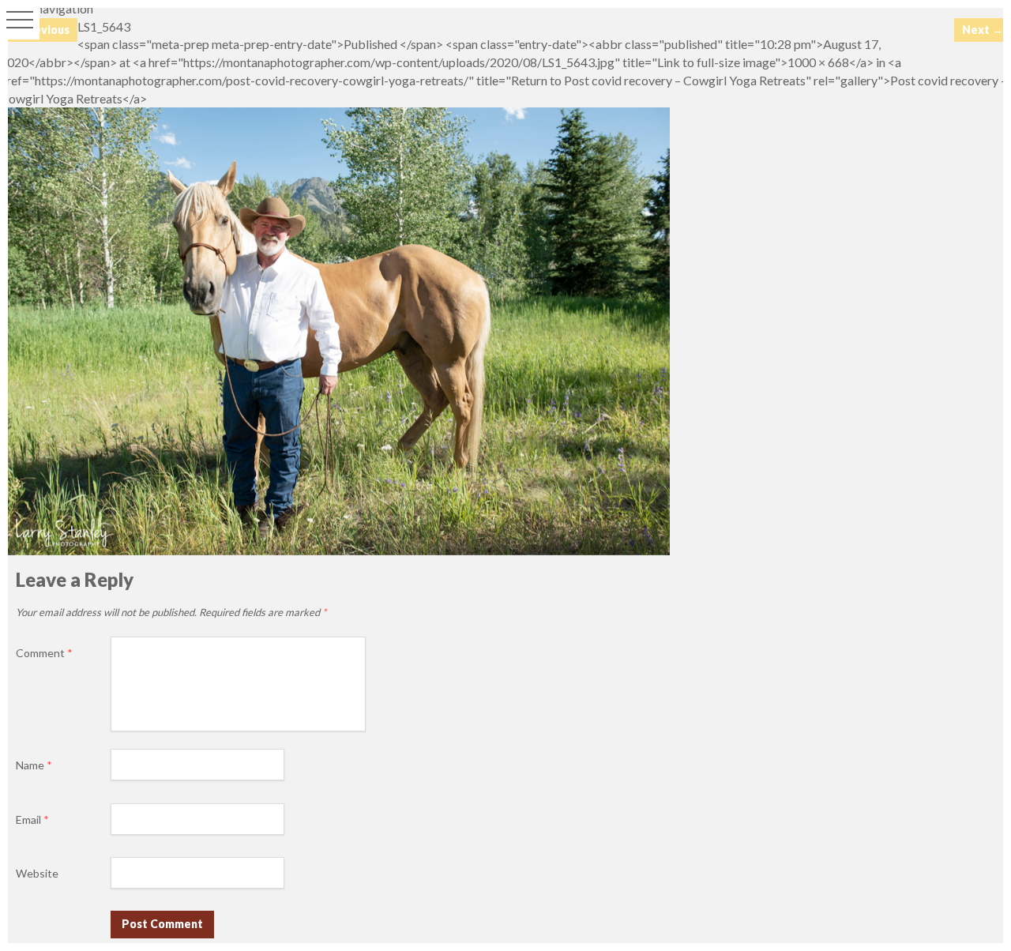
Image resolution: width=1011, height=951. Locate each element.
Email (32, 819)
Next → (982, 29)
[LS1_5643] (335, 550)
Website (37, 873)
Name (34, 765)
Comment (44, 653)
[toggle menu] (19, 19)
